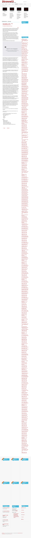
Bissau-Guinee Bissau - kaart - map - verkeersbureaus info (24, 112)
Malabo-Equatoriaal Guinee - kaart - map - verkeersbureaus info (25, 251)
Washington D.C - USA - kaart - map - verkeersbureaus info (24, 438)
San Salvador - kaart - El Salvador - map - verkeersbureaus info (24, 369)
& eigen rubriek (5, 515)
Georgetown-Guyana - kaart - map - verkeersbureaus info (24, 175)
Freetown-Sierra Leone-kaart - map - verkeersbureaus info (24, 169)
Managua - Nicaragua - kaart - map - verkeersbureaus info (24, 255)
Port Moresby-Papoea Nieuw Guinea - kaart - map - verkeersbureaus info (25, 327)
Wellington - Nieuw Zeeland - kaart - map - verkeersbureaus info (24, 441)
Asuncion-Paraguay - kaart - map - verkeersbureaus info (25, 71)
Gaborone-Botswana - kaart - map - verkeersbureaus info (25, 172)
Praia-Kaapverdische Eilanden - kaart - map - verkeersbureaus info (24, 340)
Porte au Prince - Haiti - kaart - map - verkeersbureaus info (24, 333)
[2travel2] (9, 1)
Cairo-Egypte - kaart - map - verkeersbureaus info (8, 24)
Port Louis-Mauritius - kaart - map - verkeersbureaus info (25, 325)
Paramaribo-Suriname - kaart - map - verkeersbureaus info (24, 315)
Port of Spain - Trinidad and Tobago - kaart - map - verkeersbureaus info (25, 330)
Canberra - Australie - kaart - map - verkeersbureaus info (25, 138)
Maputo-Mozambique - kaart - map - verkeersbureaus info (24, 263)
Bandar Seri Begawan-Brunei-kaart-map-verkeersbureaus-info (24, 84)
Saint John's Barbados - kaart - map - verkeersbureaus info (24, 364)
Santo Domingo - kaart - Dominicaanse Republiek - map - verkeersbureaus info (25, 376)
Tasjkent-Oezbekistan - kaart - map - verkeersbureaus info (24, 405)
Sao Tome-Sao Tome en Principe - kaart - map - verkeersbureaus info (24, 378)
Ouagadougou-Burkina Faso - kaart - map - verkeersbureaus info (24, 308)
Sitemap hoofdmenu (16, 513)
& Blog (5, 519)
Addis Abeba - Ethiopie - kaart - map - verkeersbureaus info (24, 47)
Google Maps (5, 524)
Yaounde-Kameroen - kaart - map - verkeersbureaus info (25, 450)
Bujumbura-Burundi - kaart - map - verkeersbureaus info (25, 133)
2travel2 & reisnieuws (6, 507)
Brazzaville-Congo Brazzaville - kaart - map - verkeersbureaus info (25, 121)
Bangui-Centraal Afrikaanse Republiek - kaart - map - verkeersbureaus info (25, 89)
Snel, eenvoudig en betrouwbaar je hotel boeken (16, 517)
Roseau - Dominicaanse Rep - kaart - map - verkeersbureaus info (24, 359)
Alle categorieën (16, 514)
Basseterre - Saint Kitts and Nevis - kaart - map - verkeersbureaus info (25, 95)
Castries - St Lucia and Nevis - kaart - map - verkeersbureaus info (24, 142)
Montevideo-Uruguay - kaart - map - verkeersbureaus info (24, 279)
